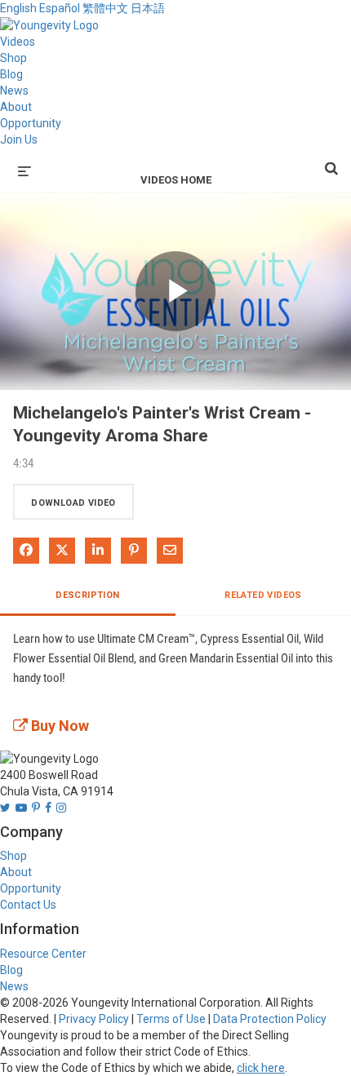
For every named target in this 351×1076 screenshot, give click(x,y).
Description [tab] (87, 595)
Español (59, 8)
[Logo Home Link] (49, 24)
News (14, 90)
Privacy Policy (94, 1018)
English (18, 8)
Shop (13, 57)
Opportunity (30, 123)
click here (261, 1067)
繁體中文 (105, 8)
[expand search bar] (331, 161)
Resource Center (43, 953)
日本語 (148, 8)
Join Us (19, 139)
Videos (17, 41)
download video (73, 503)
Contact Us (28, 904)
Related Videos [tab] (263, 595)
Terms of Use (171, 1018)
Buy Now (58, 725)
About (16, 106)
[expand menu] (24, 170)
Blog (11, 74)
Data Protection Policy (270, 1018)
